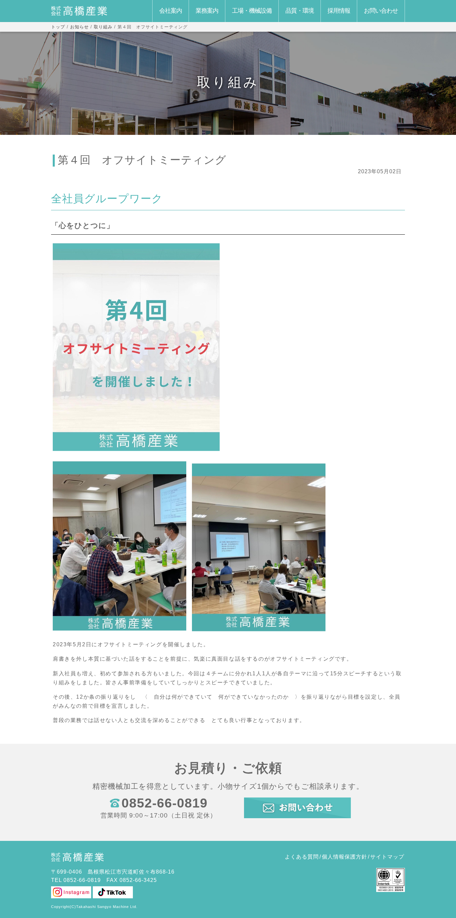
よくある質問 (302, 857)
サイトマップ (387, 857)
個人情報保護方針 (344, 857)
